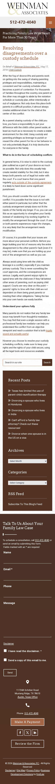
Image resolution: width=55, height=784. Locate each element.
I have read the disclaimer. (25, 651)
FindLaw (40, 774)
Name (7, 552)
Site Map (21, 770)
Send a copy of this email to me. (27, 660)
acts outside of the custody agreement (31, 182)
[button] (50, 22)
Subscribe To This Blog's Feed (25, 504)
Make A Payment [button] (27, 722)
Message (9, 603)
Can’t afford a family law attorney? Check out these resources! (24, 424)
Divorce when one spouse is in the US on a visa (27, 435)
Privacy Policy (33, 770)
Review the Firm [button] (27, 743)
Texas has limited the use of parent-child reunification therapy (27, 392)
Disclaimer (9, 643)
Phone (7, 586)
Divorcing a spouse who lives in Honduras (26, 402)
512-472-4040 (23, 22)
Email (8, 569)
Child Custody (15, 70)
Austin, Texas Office (28, 697)
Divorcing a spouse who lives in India (26, 412)
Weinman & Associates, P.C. (27, 66)
